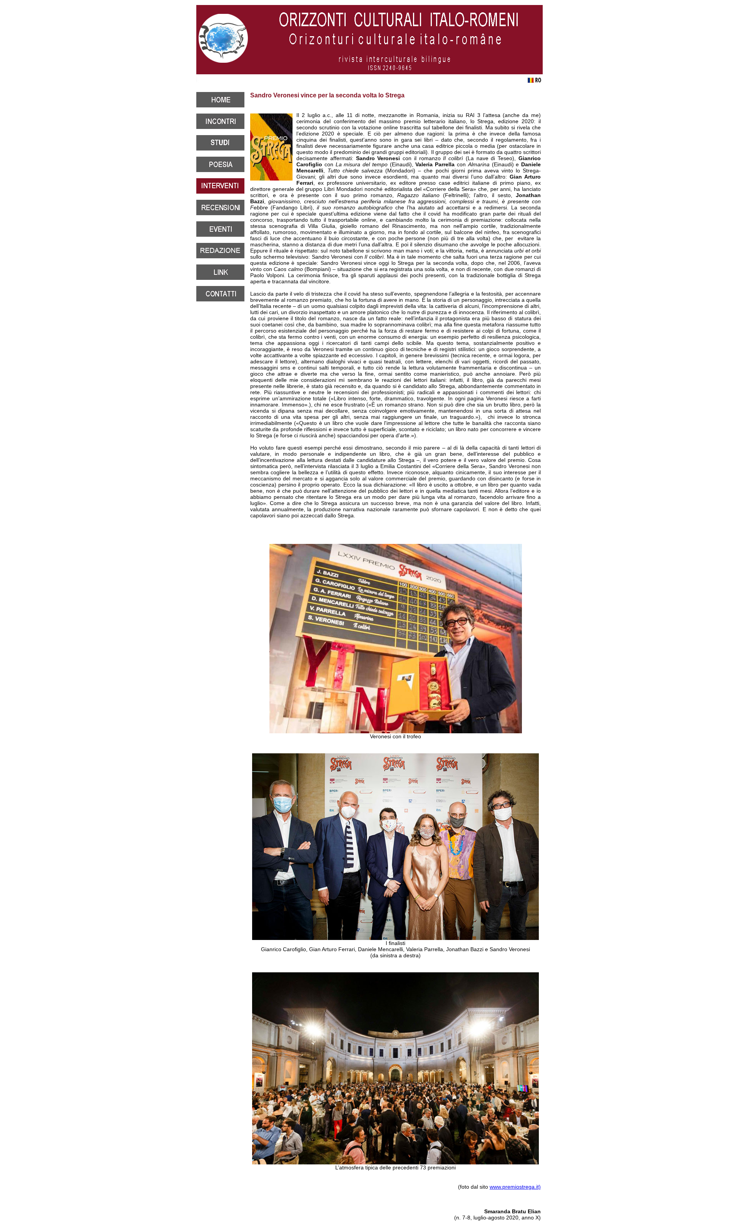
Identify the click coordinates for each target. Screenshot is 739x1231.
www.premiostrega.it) (515, 1187)
